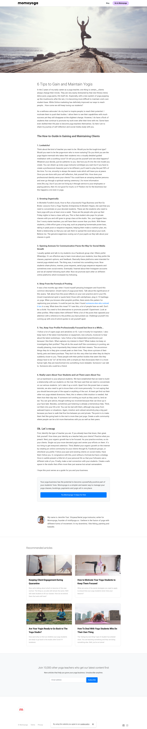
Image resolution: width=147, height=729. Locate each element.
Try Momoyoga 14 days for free (73, 495)
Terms (33, 725)
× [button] (93, 724)
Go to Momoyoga (121, 3)
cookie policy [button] (85, 724)
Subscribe (92, 680)
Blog (107, 3)
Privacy (40, 725)
